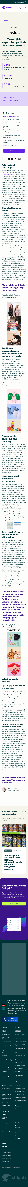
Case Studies (5, 1102)
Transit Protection (7, 1158)
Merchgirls (5, 174)
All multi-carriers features (6, 1070)
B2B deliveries (19, 1068)
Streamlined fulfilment (5, 1056)
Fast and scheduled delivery (20, 1056)
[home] (7, 8)
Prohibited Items (6, 1155)
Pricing (4, 1114)
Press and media (6, 1132)
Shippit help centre (20, 1088)
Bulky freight (18, 1062)
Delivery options (6, 1034)
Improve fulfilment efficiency (20, 1045)
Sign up (17, 1135)
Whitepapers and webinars (6, 1099)
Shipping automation (7, 1050)
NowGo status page (20, 1100)
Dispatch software (7, 1077)
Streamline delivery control (20, 1049)
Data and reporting (7, 1060)
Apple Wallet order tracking (7, 1046)
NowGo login (18, 1133)
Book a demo (14, 151)
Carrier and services (20, 1103)
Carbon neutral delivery (19, 1076)
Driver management (7, 1067)
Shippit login (18, 1130)
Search (17, 1123)
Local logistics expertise (19, 1080)
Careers (4, 1129)
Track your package (18, 1126)
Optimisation (5, 1052)
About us (4, 1126)
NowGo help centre (20, 1091)
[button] (20, 8)
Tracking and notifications (5, 1063)
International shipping (18, 1072)
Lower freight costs (20, 1041)
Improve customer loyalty (20, 1035)
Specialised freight (20, 1065)
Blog (3, 1091)
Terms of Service (6, 1152)
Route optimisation (7, 1074)
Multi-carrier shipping (5, 1031)
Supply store (18, 1106)
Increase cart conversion (18, 1031)
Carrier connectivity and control (7, 1042)
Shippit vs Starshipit (4, 1117)
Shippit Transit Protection (6, 1038)
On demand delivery (20, 1060)
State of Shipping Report (6, 1095)
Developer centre (19, 1094)
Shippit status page (20, 1097)
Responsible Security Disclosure (10, 1164)
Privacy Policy (5, 1161)
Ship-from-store (19, 1052)
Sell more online (19, 1038)
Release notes (6, 1088)
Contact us (18, 1108)
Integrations (5, 1111)
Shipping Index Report (6, 1106)
